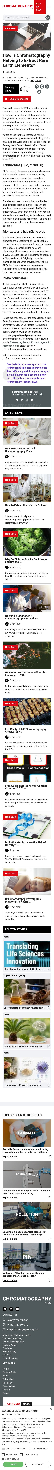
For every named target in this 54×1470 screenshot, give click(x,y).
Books (6, 1393)
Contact (6, 1389)
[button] (3, 1449)
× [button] (51, 1409)
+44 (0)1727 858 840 (17, 1320)
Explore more (10, 1156)
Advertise (8, 1382)
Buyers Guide (9, 1372)
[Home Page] (18, 7)
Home (6, 1368)
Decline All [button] (38, 1464)
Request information (17, 99)
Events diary (9, 1386)
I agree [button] (13, 1464)
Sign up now (38, 7)
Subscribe (8, 1379)
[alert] (27, 1438)
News (6, 1375)
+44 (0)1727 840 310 (17, 1324)
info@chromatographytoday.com (23, 1329)
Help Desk (36, 80)
